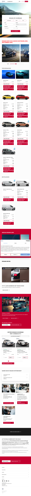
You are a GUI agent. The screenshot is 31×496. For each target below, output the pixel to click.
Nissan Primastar (20, 189)
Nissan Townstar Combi (8, 157)
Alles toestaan (25, 254)
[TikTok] (8, 481)
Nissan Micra (5, 80)
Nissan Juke (5, 102)
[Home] (3, 1)
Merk (5, 22)
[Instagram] (4, 481)
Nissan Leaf (19, 80)
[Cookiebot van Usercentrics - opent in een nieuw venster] (26, 240)
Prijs (16, 26)
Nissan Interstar (6, 213)
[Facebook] (3, 481)
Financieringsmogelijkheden (8, 394)
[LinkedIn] (6, 481)
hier (19, 287)
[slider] (17, 63)
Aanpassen (15, 254)
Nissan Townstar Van (7, 189)
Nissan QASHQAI (6, 350)
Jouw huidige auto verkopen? (7, 417)
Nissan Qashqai (20, 102)
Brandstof (6, 26)
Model (17, 22)
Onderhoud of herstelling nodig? (21, 394)
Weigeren (5, 254)
